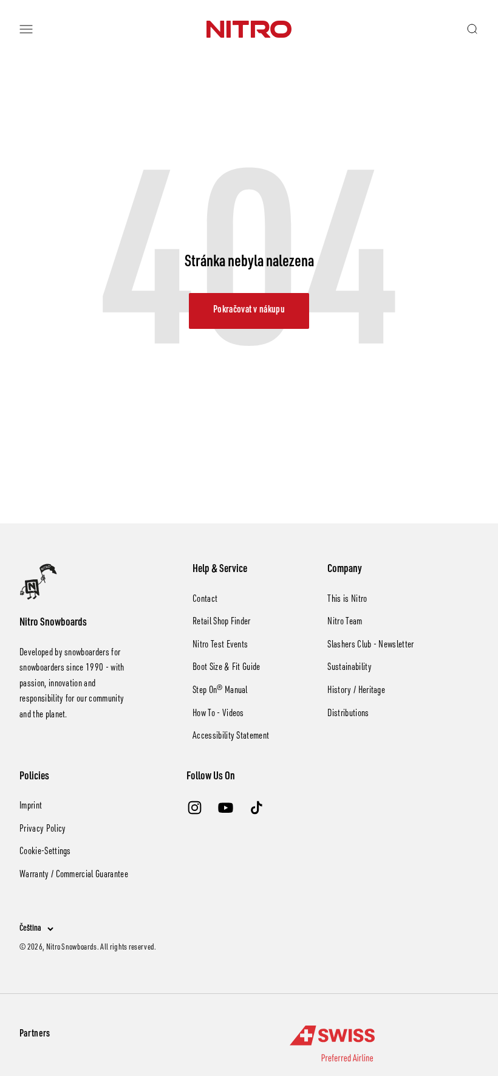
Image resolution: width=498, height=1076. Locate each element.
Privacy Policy (42, 830)
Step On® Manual (220, 691)
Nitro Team (344, 622)
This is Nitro (347, 600)
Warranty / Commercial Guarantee (73, 875)
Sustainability (349, 668)
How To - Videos (218, 714)
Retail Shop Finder (222, 622)
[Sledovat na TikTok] (256, 807)
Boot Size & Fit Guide (227, 668)
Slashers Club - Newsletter (370, 645)
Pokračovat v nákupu (249, 311)
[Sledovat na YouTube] (225, 807)
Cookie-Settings (45, 852)
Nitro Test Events (220, 645)
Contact (205, 600)
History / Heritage (356, 691)
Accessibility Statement (231, 737)
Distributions (348, 714)
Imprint (30, 807)
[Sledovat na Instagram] (194, 807)
